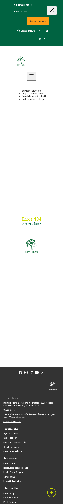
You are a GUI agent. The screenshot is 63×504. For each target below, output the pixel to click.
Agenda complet (11, 433)
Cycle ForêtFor (10, 438)
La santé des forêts (12, 481)
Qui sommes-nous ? (23, 4)
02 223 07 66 (9, 410)
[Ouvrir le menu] (31, 76)
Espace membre (27, 30)
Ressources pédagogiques (16, 468)
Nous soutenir (20, 11)
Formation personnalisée (15, 442)
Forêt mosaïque (11, 497)
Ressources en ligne (13, 451)
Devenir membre (38, 21)
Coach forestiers (11, 447)
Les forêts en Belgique (14, 472)
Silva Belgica (9, 476)
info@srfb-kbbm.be (12, 421)
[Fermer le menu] (52, 10)
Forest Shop (9, 493)
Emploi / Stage (10, 502)
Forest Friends (10, 463)
